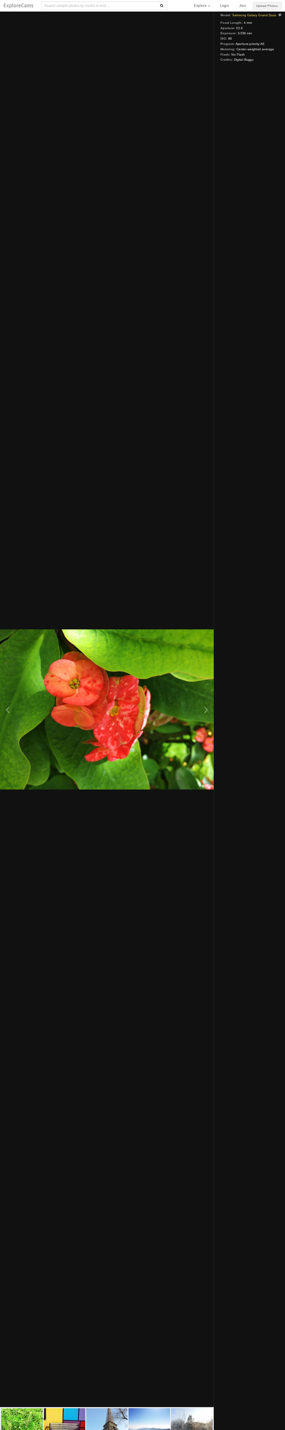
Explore (201, 6)
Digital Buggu (244, 59)
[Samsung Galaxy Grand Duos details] (279, 15)
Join (242, 6)
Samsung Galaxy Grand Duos (254, 15)
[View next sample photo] (205, 709)
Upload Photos (267, 6)
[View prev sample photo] (8, 709)
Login (224, 6)
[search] (161, 6)
